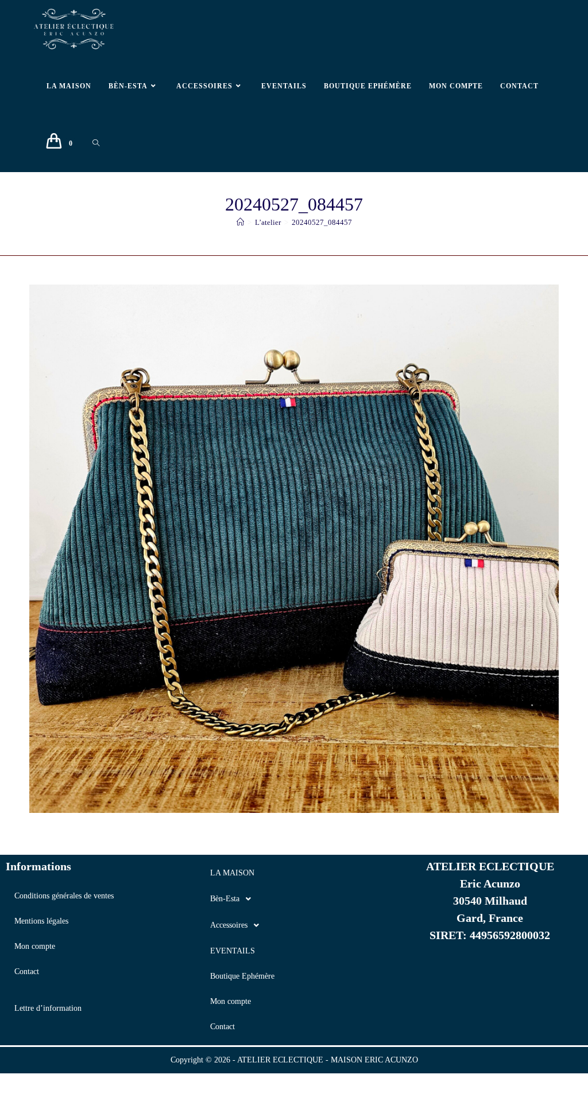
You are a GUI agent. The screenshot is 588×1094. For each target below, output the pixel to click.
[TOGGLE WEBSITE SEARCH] (96, 143)
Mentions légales (41, 921)
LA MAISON (232, 873)
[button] (294, 899)
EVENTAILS (232, 951)
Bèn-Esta (224, 898)
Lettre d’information (48, 1008)
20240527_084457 (322, 222)
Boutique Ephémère (242, 976)
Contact (26, 971)
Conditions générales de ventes (64, 895)
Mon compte (34, 946)
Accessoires (228, 925)
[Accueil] (240, 222)
